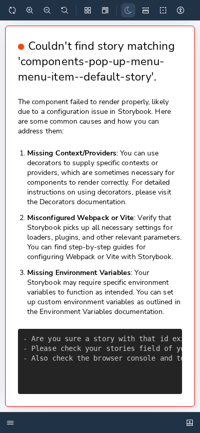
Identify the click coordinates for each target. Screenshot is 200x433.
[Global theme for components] (128, 10)
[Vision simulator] (180, 10)
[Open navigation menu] (13, 422)
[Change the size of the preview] (105, 10)
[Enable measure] (145, 10)
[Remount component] (12, 10)
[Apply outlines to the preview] (163, 10)
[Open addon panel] (190, 423)
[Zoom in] (30, 10)
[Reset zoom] (64, 10)
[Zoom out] (47, 10)
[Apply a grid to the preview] (88, 10)
